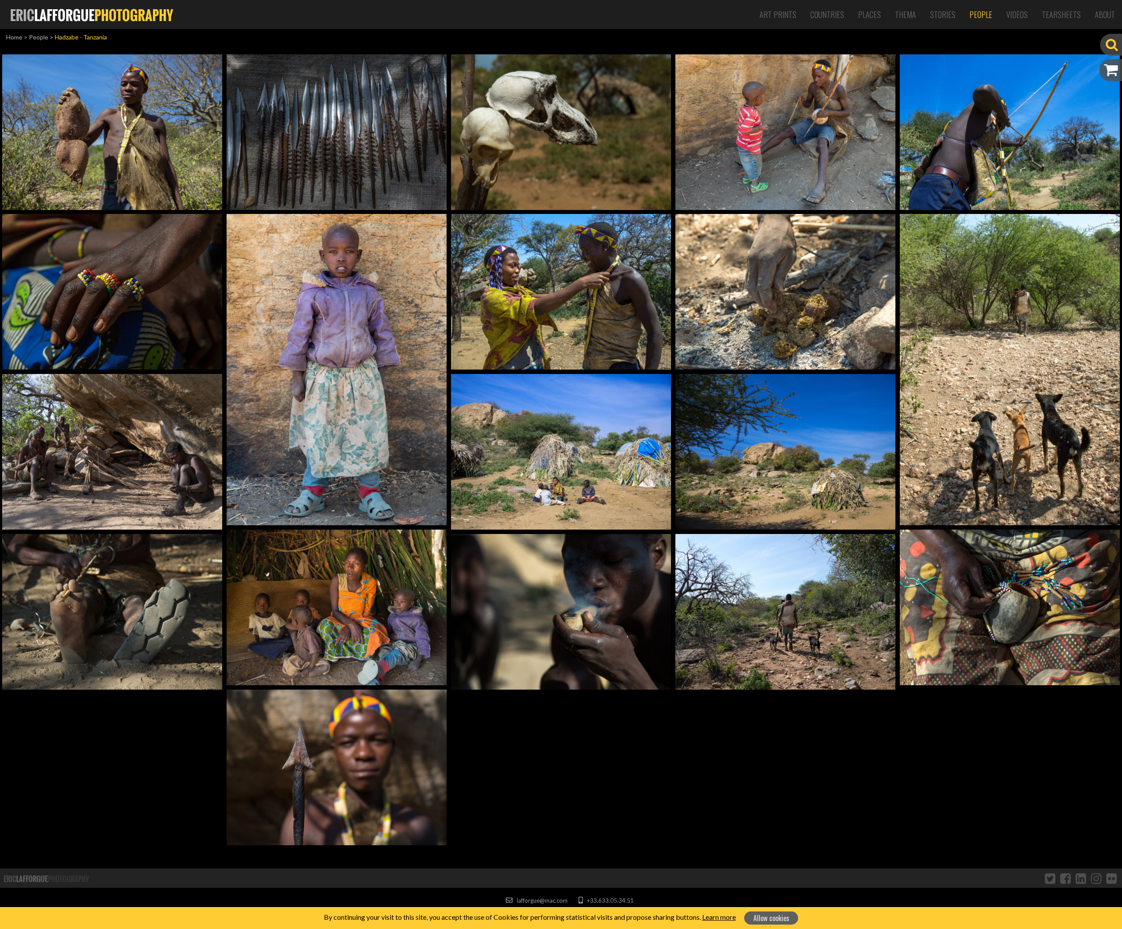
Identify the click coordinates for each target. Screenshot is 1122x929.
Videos (1017, 14)
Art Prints (778, 14)
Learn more (719, 917)
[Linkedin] (1081, 878)
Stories (942, 14)
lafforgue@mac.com (541, 900)
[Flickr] (1111, 878)
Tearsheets (1061, 14)
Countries (827, 14)
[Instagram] (1096, 878)
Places (869, 14)
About (1105, 14)
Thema (905, 14)
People (980, 14)
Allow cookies (771, 918)
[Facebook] (1065, 878)
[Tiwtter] (1050, 878)
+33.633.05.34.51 (609, 900)
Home (14, 37)
